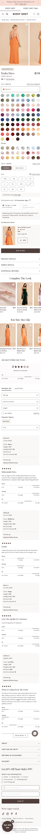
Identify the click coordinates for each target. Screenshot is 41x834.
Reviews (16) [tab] (6, 388)
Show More (19, 735)
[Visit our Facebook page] (16, 813)
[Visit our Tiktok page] (3, 813)
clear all (36, 413)
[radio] (2, 95)
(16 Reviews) (10, 79)
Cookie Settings (6, 818)
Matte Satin (19, 168)
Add (24, 240)
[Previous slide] (2, 3)
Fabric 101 (36, 164)
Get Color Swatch (33, 84)
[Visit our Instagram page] (7, 813)
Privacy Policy (29, 818)
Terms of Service (18, 818)
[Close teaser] (12, 821)
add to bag (20, 251)
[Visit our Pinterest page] (11, 813)
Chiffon (6, 168)
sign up (20, 801)
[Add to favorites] (26, 24)
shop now (28, 3)
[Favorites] (34, 14)
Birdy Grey (10, 8)
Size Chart (36, 174)
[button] (7, 826)
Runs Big (17, 195)
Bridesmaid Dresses (18, 20)
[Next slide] (38, 3)
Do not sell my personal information (22, 822)
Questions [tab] (19, 388)
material (6, 421)
